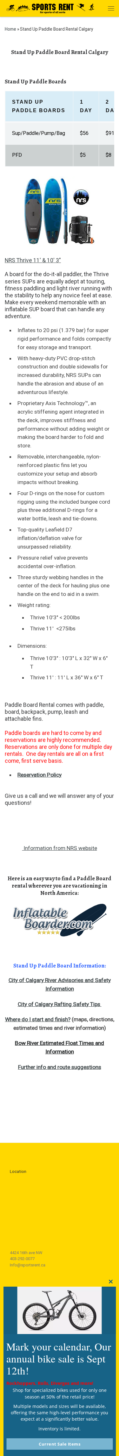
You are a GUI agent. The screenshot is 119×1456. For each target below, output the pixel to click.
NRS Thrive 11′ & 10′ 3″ (33, 260)
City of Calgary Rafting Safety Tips (60, 1004)
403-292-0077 (22, 1258)
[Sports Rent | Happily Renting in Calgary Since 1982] (52, 7)
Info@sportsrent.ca (27, 1265)
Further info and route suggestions (59, 1067)
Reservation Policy (39, 775)
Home (10, 29)
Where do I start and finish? (37, 1019)
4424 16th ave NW (26, 1252)
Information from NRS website (59, 848)
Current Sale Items (59, 1444)
